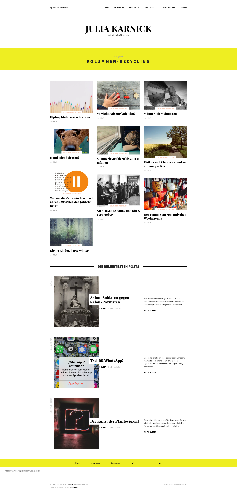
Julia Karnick (118, 28)
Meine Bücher (134, 8)
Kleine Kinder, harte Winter (69, 250)
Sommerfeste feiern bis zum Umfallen (118, 160)
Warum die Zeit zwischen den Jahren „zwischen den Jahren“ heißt (71, 202)
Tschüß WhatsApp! (106, 360)
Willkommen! (119, 8)
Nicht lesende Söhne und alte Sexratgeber (118, 212)
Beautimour (74, 487)
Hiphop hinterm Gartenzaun (70, 117)
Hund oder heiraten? (64, 158)
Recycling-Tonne (151, 8)
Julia (55, 121)
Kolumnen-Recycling (72, 112)
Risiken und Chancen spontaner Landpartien (165, 164)
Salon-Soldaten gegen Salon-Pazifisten (109, 299)
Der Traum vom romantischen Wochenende (165, 216)
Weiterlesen (150, 310)
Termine (184, 8)
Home (107, 8)
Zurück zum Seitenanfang (174, 484)
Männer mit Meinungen (160, 114)
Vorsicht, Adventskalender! (116, 114)
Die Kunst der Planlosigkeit (114, 421)
